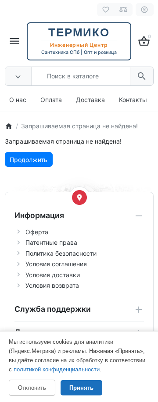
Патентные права (51, 242)
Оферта (36, 232)
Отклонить (32, 387)
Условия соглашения (56, 264)
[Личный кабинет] (145, 9)
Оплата (51, 99)
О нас (17, 99)
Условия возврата (52, 285)
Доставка (90, 99)
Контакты (133, 99)
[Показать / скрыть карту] (79, 197)
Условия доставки (52, 275)
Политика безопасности (61, 253)
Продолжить (28, 159)
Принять (81, 387)
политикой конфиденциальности (57, 369)
